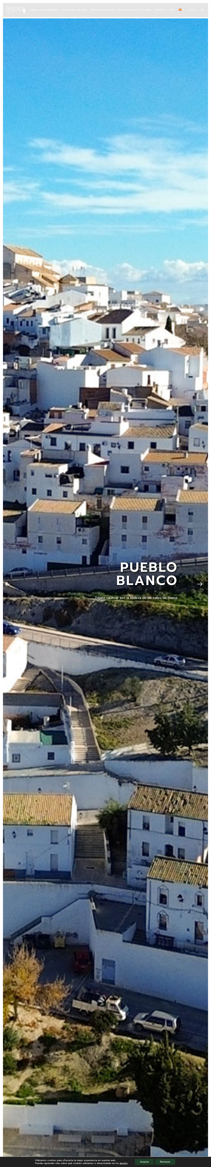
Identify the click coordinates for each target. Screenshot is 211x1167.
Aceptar (144, 1162)
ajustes (124, 1163)
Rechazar (165, 1162)
